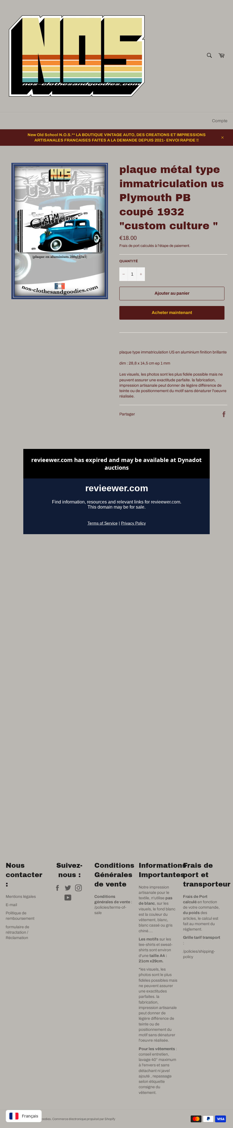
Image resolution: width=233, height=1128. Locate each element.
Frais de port (129, 246)
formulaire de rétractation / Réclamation (17, 932)
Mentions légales (21, 896)
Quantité (128, 261)
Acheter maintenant (172, 312)
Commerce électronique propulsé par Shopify (83, 1119)
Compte (219, 120)
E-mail (11, 905)
